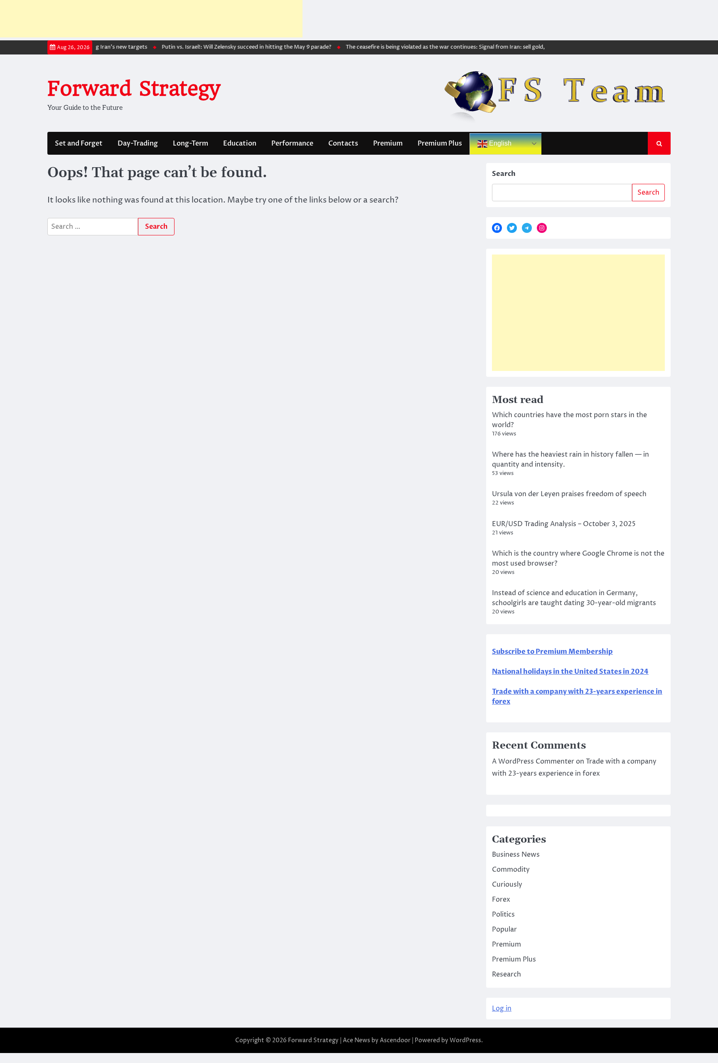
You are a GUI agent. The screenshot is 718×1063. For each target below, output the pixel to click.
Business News (516, 854)
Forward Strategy (133, 88)
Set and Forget (79, 143)
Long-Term (190, 143)
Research (506, 974)
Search (504, 173)
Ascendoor (395, 1040)
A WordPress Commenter (533, 761)
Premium (388, 143)
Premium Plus (440, 143)
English (499, 143)
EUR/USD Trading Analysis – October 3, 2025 (564, 524)
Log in (501, 1008)
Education (239, 143)
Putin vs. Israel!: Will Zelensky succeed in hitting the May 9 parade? (236, 47)
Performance (292, 143)
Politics (503, 914)
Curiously (507, 884)
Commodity (511, 869)
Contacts (343, 143)
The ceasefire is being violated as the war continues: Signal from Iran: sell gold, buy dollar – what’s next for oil (474, 47)
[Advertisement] (151, 18)
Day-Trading (138, 143)
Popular (504, 929)
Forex (501, 899)
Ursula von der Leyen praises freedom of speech (569, 494)
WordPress (465, 1040)
